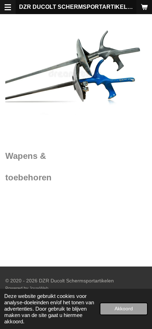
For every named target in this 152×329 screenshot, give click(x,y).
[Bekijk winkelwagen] (144, 7)
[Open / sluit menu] (8, 7)
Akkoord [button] (124, 308)
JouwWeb (38, 288)
